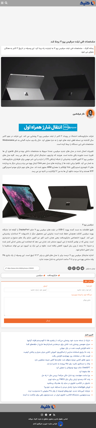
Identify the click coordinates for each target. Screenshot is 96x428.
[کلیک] (87, 3)
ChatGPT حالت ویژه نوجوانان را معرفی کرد (73, 367)
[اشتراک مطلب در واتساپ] (70, 268)
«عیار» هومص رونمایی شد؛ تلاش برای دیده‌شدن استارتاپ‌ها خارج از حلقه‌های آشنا (58, 344)
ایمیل (45, 286)
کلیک (35, 419)
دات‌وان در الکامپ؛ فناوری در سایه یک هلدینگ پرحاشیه (68, 383)
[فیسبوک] (74, 268)
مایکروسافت (52, 275)
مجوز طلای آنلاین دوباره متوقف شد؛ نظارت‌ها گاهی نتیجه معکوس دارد (62, 360)
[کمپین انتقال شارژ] (48, 127)
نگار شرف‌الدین (79, 114)
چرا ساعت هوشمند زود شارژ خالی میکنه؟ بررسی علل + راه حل (66, 375)
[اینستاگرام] (42, 415)
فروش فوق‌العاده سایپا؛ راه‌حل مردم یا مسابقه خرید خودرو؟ (67, 387)
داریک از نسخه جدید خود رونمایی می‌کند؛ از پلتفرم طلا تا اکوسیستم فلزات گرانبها (58, 340)
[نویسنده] (90, 114)
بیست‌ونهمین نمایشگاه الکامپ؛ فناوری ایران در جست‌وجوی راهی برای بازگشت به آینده (56, 395)
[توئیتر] (78, 268)
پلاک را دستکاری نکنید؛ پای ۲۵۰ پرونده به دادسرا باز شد (68, 363)
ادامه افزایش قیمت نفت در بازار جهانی (75, 348)
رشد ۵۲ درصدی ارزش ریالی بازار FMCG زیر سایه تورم (69, 379)
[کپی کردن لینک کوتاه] (20, 268)
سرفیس (39, 275)
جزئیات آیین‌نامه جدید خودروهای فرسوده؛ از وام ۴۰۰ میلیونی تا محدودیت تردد (59, 391)
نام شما (89, 286)
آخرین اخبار (89, 335)
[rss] (54, 415)
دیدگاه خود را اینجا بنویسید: (81, 294)
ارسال (48, 320)
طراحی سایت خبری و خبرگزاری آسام (45, 424)
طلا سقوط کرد (84, 371)
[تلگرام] (82, 268)
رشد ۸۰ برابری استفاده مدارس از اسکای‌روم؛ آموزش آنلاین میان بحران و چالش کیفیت (57, 352)
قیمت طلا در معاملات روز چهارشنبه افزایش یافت (71, 356)
